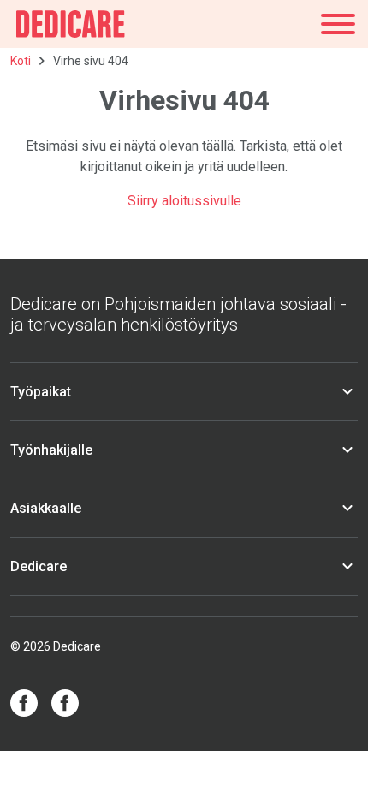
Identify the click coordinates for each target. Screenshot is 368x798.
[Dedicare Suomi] (70, 24)
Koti (20, 61)
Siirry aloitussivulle (184, 201)
